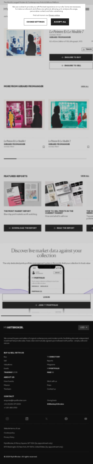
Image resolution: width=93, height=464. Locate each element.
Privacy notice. (54, 15)
